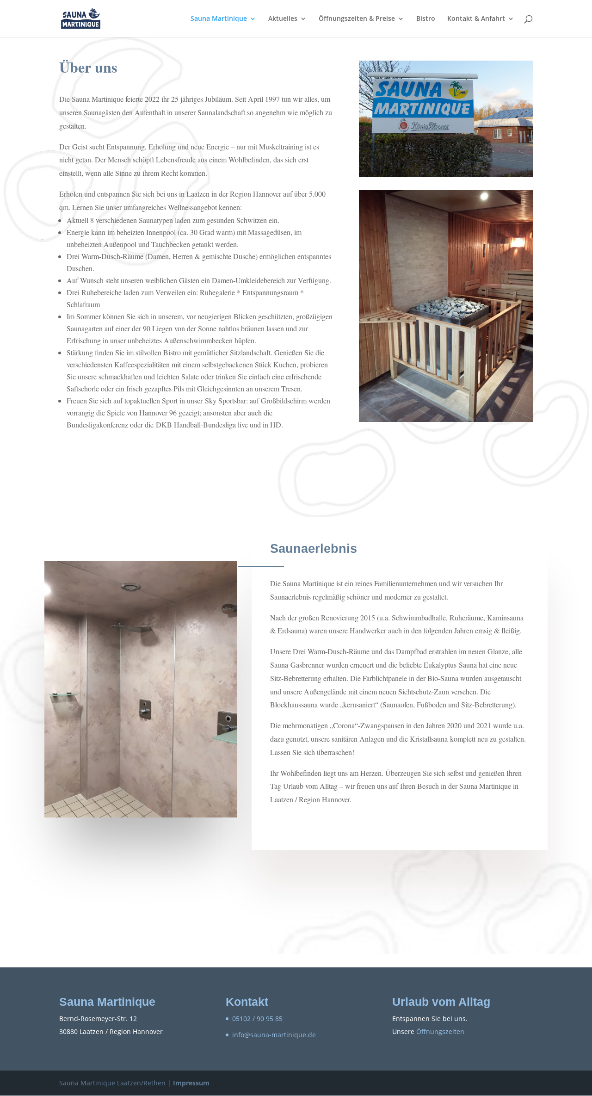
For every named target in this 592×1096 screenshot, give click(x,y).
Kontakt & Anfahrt (476, 19)
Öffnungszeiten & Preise (357, 19)
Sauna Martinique (219, 19)
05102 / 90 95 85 (257, 1018)
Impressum (191, 1082)
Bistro (425, 19)
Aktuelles (282, 19)
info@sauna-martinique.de (274, 1034)
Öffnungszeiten (440, 1031)
